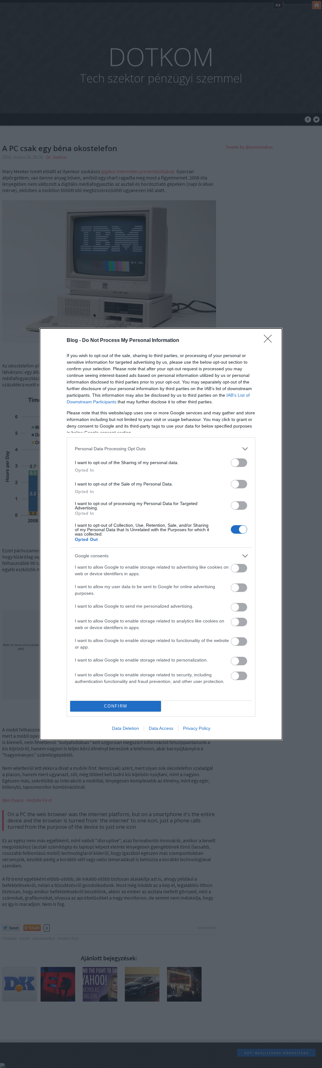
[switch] (239, 462)
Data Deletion (125, 728)
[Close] (270, 341)
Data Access (161, 728)
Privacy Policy (196, 728)
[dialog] (161, 534)
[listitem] (161, 449)
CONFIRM (115, 706)
